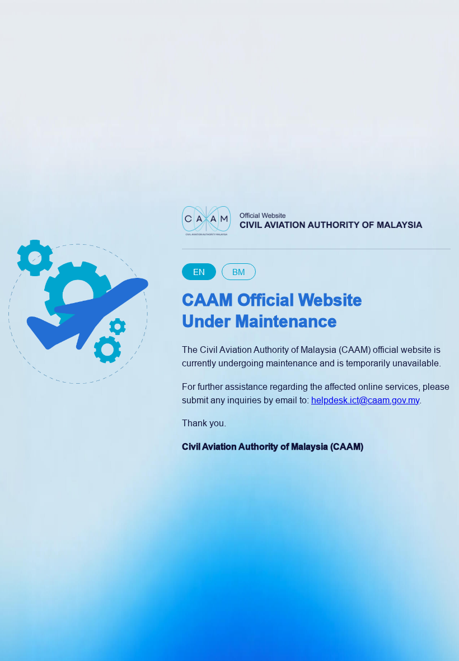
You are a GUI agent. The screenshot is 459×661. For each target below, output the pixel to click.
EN (199, 272)
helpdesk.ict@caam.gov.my (365, 400)
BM (238, 272)
